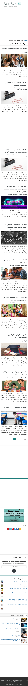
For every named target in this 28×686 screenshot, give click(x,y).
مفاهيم (20, 89)
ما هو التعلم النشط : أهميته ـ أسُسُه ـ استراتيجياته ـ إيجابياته (17, 589)
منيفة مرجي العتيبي (22, 230)
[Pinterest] (13, 529)
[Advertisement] (14, 23)
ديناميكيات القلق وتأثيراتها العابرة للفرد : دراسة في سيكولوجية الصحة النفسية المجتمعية (10, 629)
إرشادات (24, 89)
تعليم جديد (26, 680)
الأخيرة (25, 615)
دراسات (6, 51)
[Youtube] (8, 529)
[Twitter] (15, 529)
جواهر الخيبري (23, 377)
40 (26, 443)
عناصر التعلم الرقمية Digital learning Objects (19, 608)
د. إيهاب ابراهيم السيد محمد (20, 51)
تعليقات (17, 615)
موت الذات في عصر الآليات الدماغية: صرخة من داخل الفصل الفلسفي (11, 624)
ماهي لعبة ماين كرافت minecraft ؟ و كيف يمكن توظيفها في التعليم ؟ (18, 585)
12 (9, 439)
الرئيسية (25, 40)
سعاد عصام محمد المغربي (21, 302)
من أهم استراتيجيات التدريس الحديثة (20, 581)
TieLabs (21, 684)
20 (5, 441)
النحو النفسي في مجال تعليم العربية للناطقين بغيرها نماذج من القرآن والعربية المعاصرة (10, 640)
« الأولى (25, 439)
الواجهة (9, 194)
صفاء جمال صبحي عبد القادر (21, 88)
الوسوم (12, 615)
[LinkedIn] (10, 529)
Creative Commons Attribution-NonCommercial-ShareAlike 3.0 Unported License (14, 681)
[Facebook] (17, 529)
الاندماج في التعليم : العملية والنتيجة (15, 407)
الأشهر (21, 615)
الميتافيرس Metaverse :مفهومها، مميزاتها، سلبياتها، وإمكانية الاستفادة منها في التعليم (15, 189)
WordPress (12, 684)
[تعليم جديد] (12, 4)
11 (12, 439)
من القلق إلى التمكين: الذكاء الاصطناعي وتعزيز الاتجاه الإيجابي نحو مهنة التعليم (11, 634)
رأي (9, 230)
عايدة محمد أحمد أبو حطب (21, 155)
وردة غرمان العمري (22, 194)
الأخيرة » (21, 443)
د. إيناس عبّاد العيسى (22, 340)
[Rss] (20, 529)
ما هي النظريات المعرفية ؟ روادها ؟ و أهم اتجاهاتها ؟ (17, 604)
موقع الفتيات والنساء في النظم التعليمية (14, 48)
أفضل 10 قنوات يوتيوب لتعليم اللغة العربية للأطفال (17, 592)
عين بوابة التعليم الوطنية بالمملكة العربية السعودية (17, 596)
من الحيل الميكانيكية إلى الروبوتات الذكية (14, 618)
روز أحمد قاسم (23, 265)
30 (2, 441)
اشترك (14, 571)
